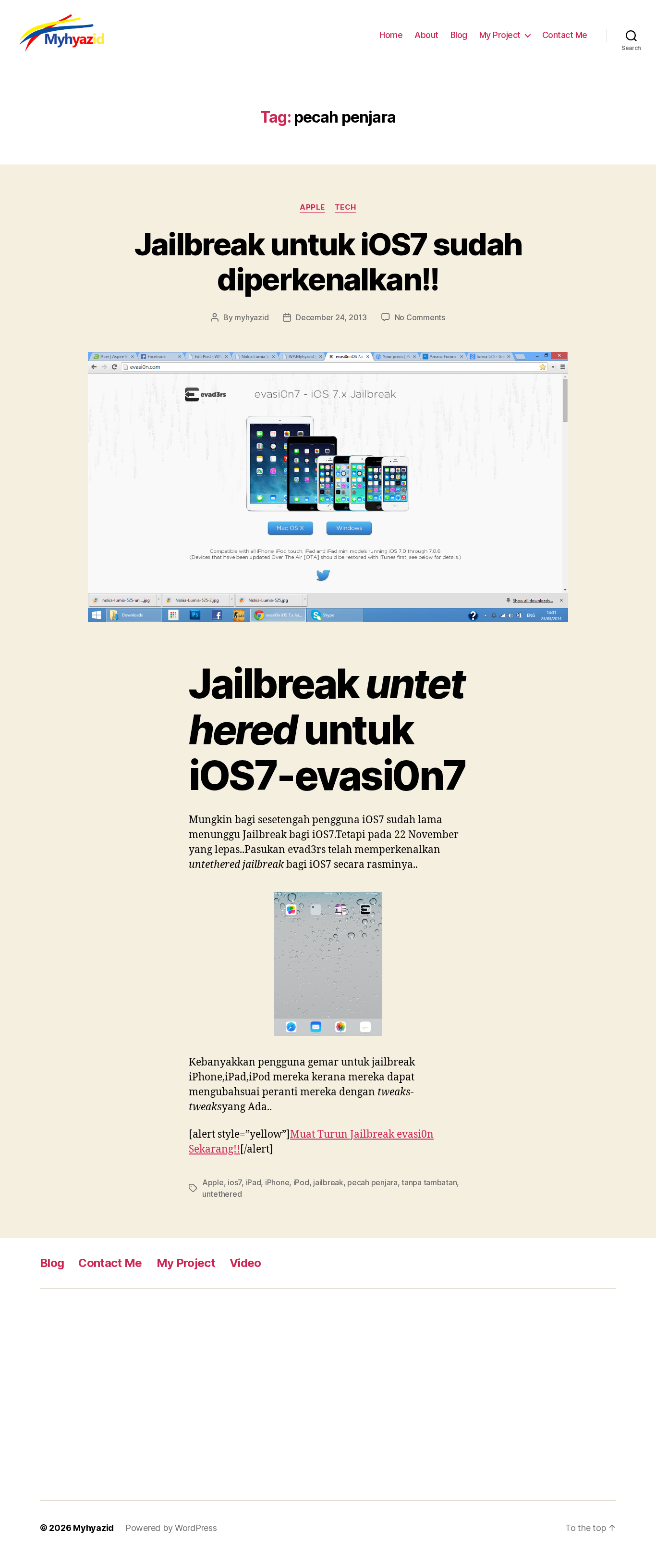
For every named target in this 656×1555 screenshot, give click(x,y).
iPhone (277, 1182)
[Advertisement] (191, 1394)
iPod (301, 1182)
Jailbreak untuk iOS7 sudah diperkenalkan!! (328, 262)
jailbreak (328, 1182)
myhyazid (251, 317)
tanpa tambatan (429, 1182)
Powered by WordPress (171, 1528)
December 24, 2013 (331, 317)
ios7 (235, 1182)
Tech (345, 207)
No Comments (420, 317)
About (426, 35)
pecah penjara (372, 1182)
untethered (222, 1194)
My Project (500, 35)
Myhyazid (93, 1528)
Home (390, 35)
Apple (312, 207)
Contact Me (564, 35)
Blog (458, 35)
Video (245, 1263)
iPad (253, 1182)
